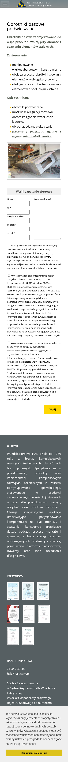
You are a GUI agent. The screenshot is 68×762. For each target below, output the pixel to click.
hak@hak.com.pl (18, 673)
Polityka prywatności (45, 268)
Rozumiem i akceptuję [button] (34, 752)
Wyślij (53, 409)
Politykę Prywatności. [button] (23, 743)
